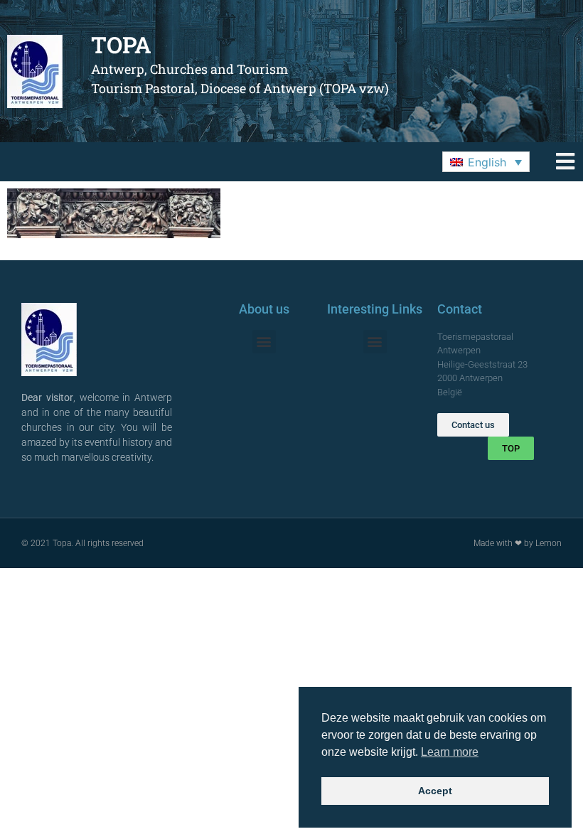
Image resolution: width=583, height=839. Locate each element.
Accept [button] (435, 790)
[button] (486, 162)
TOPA (121, 44)
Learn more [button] (449, 752)
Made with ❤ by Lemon (518, 543)
